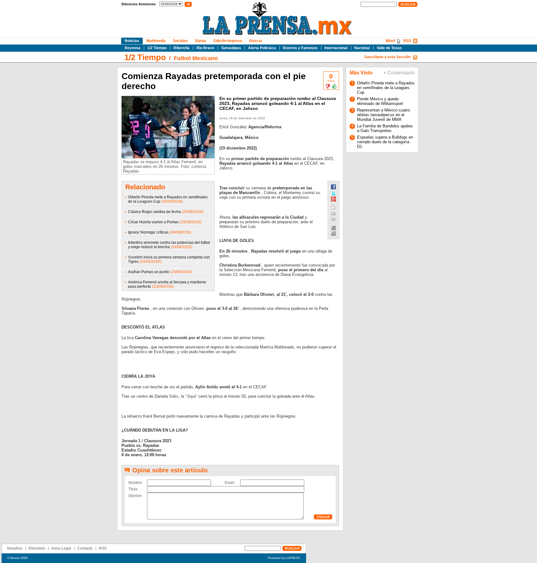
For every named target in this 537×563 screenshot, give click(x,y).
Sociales (180, 41)
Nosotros (14, 548)
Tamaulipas (231, 48)
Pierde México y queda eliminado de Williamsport (380, 101)
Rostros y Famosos (300, 48)
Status (200, 41)
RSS (407, 41)
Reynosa (132, 48)
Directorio (37, 548)
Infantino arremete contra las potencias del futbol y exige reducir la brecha (169, 244)
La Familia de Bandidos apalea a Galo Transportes (384, 128)
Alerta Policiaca (262, 48)
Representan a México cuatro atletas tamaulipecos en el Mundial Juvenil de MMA (383, 115)
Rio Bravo (205, 48)
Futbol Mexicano (196, 58)
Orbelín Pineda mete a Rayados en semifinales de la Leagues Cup (386, 88)
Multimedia (156, 41)
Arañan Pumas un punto (148, 272)
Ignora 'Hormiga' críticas (148, 232)
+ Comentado (399, 72)
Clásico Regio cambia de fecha (154, 212)
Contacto (85, 548)
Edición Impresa (227, 41)
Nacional (362, 48)
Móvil (390, 41)
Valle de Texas (389, 48)
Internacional (335, 48)
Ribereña (181, 48)
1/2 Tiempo (157, 48)
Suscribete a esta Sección (387, 57)
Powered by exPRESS (284, 558)
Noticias (132, 41)
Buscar (255, 41)
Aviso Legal (61, 548)
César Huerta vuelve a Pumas (153, 222)
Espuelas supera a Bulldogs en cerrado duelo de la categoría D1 (385, 142)
